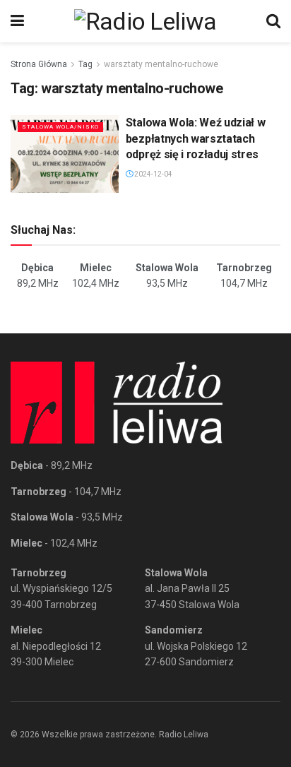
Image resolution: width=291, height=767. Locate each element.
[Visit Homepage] (145, 21)
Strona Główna (39, 64)
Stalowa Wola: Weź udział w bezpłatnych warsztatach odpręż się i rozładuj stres (196, 138)
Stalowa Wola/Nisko (60, 127)
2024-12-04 (152, 174)
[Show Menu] (17, 21)
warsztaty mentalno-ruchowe (161, 64)
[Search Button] (273, 21)
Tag (85, 64)
